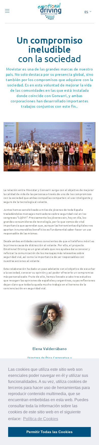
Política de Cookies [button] (40, 419)
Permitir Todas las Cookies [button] (49, 432)
